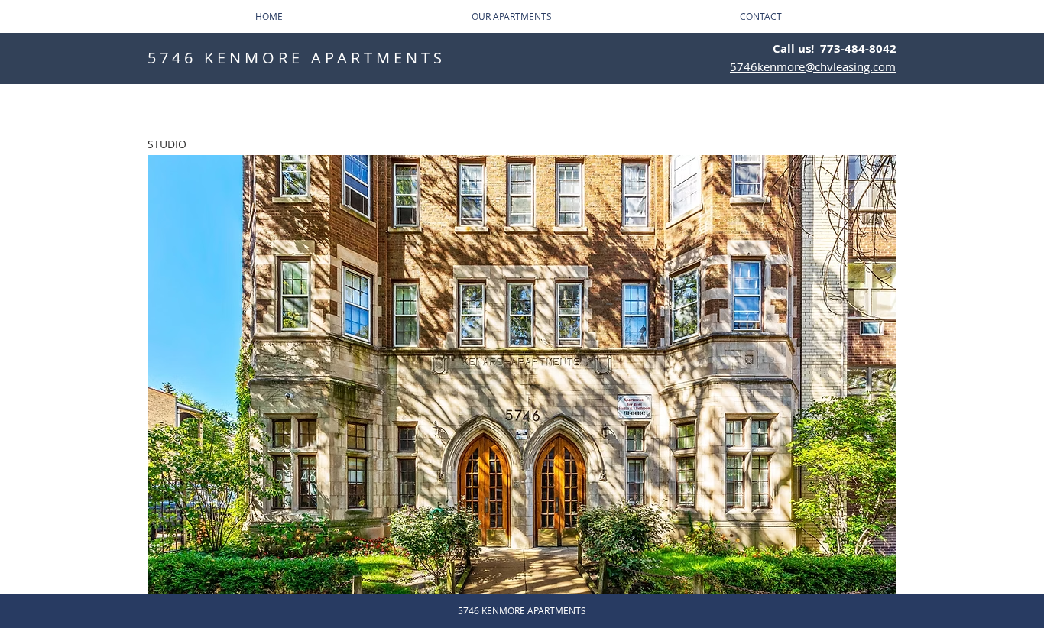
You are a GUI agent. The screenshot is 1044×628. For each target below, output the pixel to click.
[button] (522, 374)
